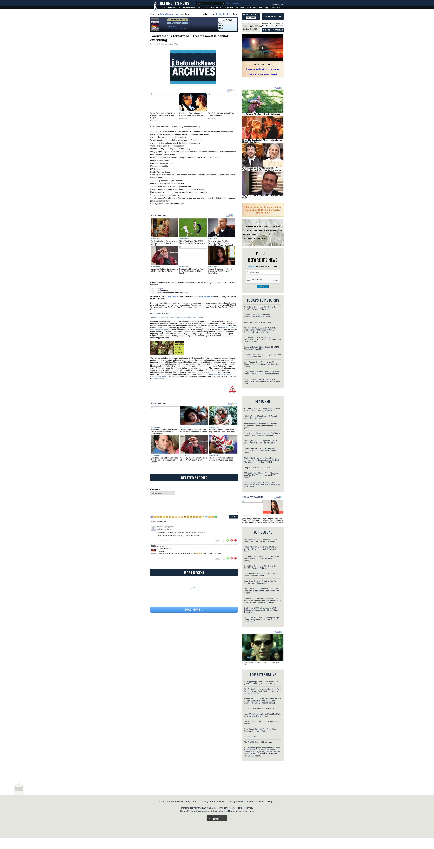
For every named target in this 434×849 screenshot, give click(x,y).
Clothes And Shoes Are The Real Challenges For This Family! (191, 271)
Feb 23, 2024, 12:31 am (164, 558)
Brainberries (155, 239)
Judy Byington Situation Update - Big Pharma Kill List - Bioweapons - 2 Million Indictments (262, 373)
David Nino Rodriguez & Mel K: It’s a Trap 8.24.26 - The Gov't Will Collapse (260, 308)
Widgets (271, 801)
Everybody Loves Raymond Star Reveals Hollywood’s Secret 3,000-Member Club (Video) (260, 426)
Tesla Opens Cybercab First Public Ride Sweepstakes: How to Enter (260, 730)
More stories (183, 28)
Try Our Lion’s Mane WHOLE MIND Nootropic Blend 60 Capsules (176, 317)
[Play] (263, 48)
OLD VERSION (273, 16)
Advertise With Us (175, 801)
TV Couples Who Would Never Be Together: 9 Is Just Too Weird (164, 243)
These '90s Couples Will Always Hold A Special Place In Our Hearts (262, 141)
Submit (263, 286)
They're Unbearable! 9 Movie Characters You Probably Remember (220, 271)
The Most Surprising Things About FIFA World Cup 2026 (221, 459)
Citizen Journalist (205, 297)
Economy (171, 8)
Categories (276, 8)
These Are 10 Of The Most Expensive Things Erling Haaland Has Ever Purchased (220, 243)
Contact (195, 801)
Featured (163, 8)
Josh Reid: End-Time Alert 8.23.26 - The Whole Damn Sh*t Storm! (260, 575)
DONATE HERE (251, 17)
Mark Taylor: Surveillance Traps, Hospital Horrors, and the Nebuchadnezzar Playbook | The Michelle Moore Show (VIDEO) (262, 460)
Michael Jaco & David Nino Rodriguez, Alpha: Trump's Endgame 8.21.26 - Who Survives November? (262, 620)
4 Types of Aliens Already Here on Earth (260, 708)
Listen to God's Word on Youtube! (262, 69)
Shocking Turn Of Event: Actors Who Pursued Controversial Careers (164, 460)
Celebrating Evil (250, 737)
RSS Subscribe (257, 801)
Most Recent (257, 8)
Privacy (204, 801)
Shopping (267, 8)
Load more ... (194, 609)
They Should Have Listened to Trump (259, 468)
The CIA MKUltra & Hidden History (258, 742)
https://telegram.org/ (273, 230)
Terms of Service (218, 801)
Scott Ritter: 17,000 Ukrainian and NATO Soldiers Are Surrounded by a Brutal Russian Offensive (262, 610)
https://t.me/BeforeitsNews (254, 238)
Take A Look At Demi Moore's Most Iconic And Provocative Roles (252, 520)
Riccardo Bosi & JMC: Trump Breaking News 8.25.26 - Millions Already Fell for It (262, 410)
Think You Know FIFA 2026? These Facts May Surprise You (192, 242)
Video (242, 8)
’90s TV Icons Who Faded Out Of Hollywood (261, 114)
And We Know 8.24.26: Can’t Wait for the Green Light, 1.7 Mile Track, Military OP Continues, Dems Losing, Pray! (260, 330)
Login (274, 4)
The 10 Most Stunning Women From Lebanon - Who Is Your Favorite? (273, 520)
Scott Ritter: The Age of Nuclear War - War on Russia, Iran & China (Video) (262, 582)
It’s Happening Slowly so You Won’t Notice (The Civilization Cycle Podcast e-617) (261, 683)
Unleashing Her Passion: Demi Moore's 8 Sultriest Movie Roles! (193, 431)
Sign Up (280, 4)
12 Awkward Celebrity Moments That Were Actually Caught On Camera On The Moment (262, 169)
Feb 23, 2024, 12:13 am (164, 540)
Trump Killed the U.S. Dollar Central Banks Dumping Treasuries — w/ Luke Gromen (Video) (261, 450)
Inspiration (229, 8)
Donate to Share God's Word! (263, 74)
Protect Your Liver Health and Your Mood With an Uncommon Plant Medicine (262, 715)
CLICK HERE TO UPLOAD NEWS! (273, 30)
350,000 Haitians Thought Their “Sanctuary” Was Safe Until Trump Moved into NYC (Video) (261, 475)
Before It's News (174, 3)
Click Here (171, 297)
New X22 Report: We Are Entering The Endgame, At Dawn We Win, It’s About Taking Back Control (262, 381)
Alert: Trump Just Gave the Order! (257, 322)
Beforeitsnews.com (169, 14)
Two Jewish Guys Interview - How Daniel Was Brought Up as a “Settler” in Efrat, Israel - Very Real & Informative (262, 691)
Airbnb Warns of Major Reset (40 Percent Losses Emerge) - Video (260, 417)
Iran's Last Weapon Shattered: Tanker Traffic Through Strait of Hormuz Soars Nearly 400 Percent (261, 591)
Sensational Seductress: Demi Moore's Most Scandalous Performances (164, 432)
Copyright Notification (238, 801)
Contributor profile (172, 28)
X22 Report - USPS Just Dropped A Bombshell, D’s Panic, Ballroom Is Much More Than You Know (262, 339)
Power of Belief (202, 8)
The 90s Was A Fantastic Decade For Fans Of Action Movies (261, 663)
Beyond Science (189, 8)
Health (179, 8)
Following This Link (160, 378)
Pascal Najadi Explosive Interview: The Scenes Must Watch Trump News (260, 316)
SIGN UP (252, 266)
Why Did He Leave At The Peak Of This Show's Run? (262, 197)
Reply (217, 540)
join (161, 289)
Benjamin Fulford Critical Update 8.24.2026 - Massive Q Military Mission (262, 348)
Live (236, 8)
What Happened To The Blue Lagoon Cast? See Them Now (222, 431)
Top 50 (248, 8)
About (162, 801)
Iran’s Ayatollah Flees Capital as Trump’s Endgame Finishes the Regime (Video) (260, 442)
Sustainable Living (216, 8)
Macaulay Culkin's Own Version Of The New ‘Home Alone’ (164, 270)
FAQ (188, 801)
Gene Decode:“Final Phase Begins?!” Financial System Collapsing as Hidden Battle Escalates (262, 364)
